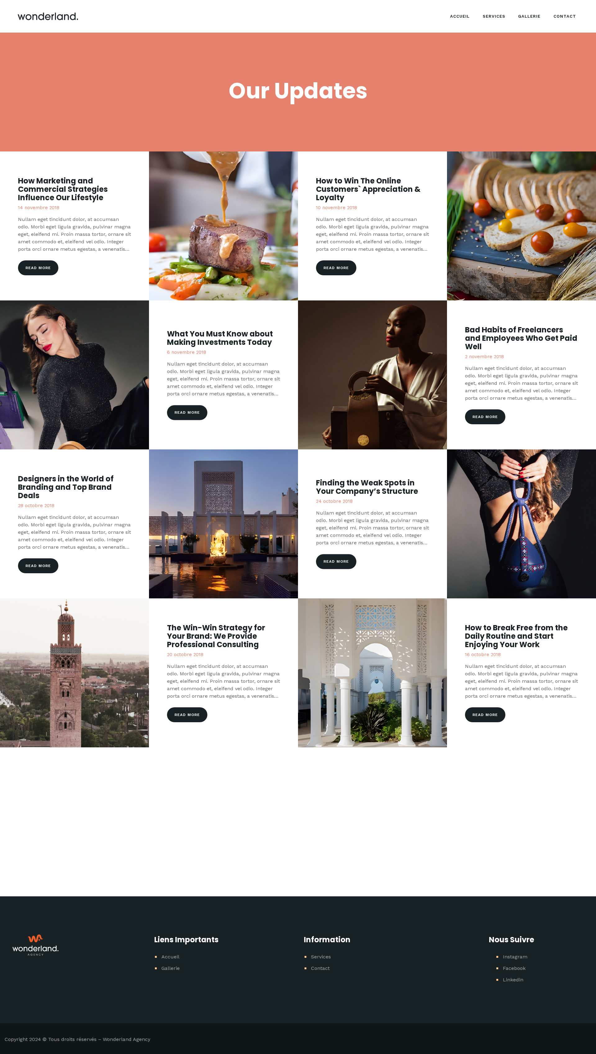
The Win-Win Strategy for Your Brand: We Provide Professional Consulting (216, 636)
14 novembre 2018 (38, 207)
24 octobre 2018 (334, 501)
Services (321, 957)
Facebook (514, 968)
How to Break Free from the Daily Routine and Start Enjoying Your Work (516, 636)
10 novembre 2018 (336, 207)
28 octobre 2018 (36, 505)
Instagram (515, 957)
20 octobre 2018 (185, 654)
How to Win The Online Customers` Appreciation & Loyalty (368, 189)
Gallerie (170, 968)
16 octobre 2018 (483, 654)
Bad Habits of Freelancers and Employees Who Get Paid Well (521, 338)
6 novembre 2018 (186, 352)
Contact (320, 968)
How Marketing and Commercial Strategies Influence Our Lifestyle (63, 189)
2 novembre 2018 (484, 356)
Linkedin (513, 980)
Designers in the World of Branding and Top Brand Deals (66, 487)
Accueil (170, 957)
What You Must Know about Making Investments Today (220, 338)
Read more (38, 268)
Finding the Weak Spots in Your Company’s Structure (367, 487)
